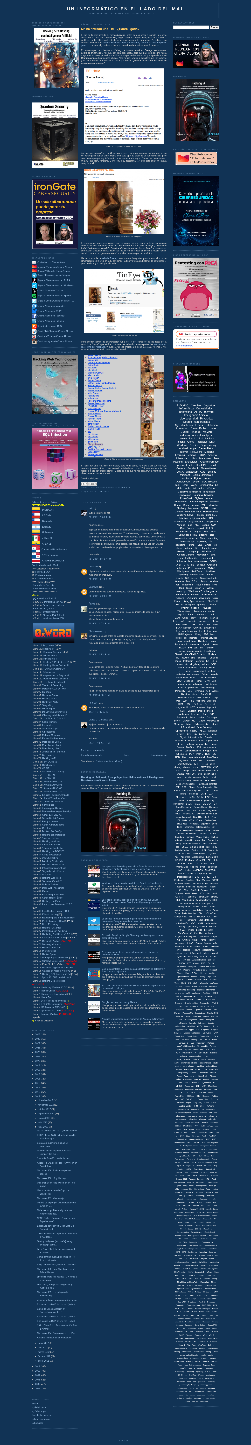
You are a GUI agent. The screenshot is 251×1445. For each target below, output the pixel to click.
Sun (200, 774)
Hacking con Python (52, 901)
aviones (183, 1056)
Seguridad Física (187, 534)
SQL (214, 1050)
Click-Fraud (211, 913)
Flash (204, 1136)
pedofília (201, 1382)
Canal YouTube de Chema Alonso (54, 336)
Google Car (179, 1036)
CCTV (197, 1069)
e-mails (180, 734)
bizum (195, 1112)
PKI (209, 860)
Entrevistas (191, 461)
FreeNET (212, 1136)
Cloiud (197, 1225)
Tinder (189, 946)
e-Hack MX (46, 538)
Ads (176, 857)
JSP (186, 1006)
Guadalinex (212, 1249)
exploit (200, 528)
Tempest (190, 837)
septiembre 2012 (46, 1113)
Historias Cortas (50, 695)
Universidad (181, 458)
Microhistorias (49, 951)
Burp (214, 1129)
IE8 (201, 1039)
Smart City (203, 897)
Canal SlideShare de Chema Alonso (55, 331)
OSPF (178, 1295)
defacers (202, 1116)
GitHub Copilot (197, 847)
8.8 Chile (45, 515)
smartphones (188, 1066)
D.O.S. (197, 804)
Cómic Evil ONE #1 (51, 815)
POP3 (193, 1093)
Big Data (46, 692)
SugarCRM (212, 1325)
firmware (206, 1362)
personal (182, 465)
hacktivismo (211, 684)
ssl (185, 638)
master (213, 887)
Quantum (192, 598)
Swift (187, 1172)
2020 (38, 1061)
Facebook (193, 468)
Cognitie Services (209, 1225)
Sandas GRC (212, 1013)
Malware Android (50, 884)
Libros (199, 425)
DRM (211, 1132)
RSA (199, 747)
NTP (215, 1089)
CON (214, 524)
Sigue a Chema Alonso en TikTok (53, 280)
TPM (183, 1328)
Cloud (189, 587)
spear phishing (184, 780)
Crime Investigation (51, 854)
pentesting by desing (186, 990)
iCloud (187, 986)
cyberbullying (182, 867)
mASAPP (203, 986)
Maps (202, 1006)
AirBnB (179, 1069)
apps (179, 641)
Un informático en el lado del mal (125, 8)
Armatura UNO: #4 (53, 781)
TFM (196, 1106)
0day (189, 734)
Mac (201, 677)
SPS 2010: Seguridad (51, 1004)
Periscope (211, 1302)
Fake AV (197, 1079)
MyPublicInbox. (197, 1289)
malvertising (180, 1026)
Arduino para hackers (53, 605)
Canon (192, 1132)
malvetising (209, 1378)
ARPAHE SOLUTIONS (52, 560)
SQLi (188, 704)
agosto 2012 (44, 1118)
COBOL (185, 1132)
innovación (185, 495)
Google (187, 421)
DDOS (178, 830)
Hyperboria (206, 1083)
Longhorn (213, 1149)
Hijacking (202, 641)
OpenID (202, 1298)
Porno (203, 940)
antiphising (210, 1109)
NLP (200, 1156)
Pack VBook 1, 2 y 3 (43, 608)
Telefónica (211, 425)
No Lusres (207, 1292)
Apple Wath (189, 1212)
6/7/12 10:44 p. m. (100, 743)
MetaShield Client (200, 970)
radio (212, 614)
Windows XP (195, 591)
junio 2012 (43, 1127)
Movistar (213, 505)
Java (177, 618)
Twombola (179, 1332)
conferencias (202, 421)
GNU (187, 893)
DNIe (213, 780)
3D (213, 827)
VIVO (195, 983)
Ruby (207, 754)
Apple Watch (181, 1030)
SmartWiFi (182, 717)
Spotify (193, 730)
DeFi (216, 804)
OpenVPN (199, 1010)
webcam (201, 701)
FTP (204, 844)
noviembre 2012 (46, 1104)
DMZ (211, 873)
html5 (202, 867)
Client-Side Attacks (51, 844)
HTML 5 (214, 1003)
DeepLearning (207, 687)
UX (189, 983)
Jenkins (177, 1269)
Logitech (191, 1275)
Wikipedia (204, 983)
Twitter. (214, 1328)
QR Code (212, 976)
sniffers (179, 750)
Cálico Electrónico (44, 578)
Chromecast (202, 1132)
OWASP (202, 833)
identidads (183, 1378)
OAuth (200, 797)
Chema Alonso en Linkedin (50, 321)
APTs (199, 1026)
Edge (214, 817)
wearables (181, 1202)
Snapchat (179, 1016)
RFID (214, 847)
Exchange (187, 1079)
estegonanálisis (183, 1059)
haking (215, 1189)
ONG (188, 810)
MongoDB (180, 1010)
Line (194, 1149)
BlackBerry (183, 933)
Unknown (93, 566)
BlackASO (188, 1069)
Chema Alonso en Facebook (51, 316)
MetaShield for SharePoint (187, 1282)
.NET (179, 564)
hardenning (179, 1371)
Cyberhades (37, 1423)
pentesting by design (187, 1385)
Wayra (210, 587)
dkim (212, 764)
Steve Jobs (182, 824)
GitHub (186, 720)
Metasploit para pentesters (59, 957)
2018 (38, 1070)
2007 (38, 1384)
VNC (188, 1176)
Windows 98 (213, 1338)
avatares (214, 883)
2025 (38, 1039)
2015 (38, 1083)
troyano (201, 707)
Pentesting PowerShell (53, 894)
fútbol (212, 907)
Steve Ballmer (200, 1325)
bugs (213, 508)
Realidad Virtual (182, 850)
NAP (194, 1156)
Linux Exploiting (50, 924)
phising (177, 1126)
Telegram (190, 604)
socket (189, 1398)
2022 (38, 1052)
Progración (180, 1305)
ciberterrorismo (184, 853)
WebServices (183, 1109)
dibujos (181, 651)
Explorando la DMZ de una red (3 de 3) (56, 1304)
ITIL (185, 1259)
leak (181, 587)
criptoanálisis (202, 744)
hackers (209, 438)
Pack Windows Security (45, 588)
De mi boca (208, 1229)
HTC (184, 1252)
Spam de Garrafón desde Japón (52, 1158)
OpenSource (182, 730)
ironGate (192, 1378)
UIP (186, 1332)
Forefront (199, 830)
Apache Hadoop (199, 960)
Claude (215, 621)
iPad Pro (192, 1375)
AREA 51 (45, 544)
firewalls (192, 1023)
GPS (186, 564)
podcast (188, 548)
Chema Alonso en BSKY (49, 311)
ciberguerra (210, 591)
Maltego (210, 1043)
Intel (208, 847)
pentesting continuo (198, 926)
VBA (207, 1332)
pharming (181, 1199)
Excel (202, 631)
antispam (212, 730)
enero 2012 (44, 1361)
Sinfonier (198, 704)
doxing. (209, 1352)
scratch (212, 926)
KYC (177, 1149)
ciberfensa (200, 1182)
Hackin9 (185, 1039)
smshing (200, 1066)
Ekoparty (45, 527)
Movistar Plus (202, 661)
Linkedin (192, 711)
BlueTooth (213, 601)
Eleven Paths (206, 448)
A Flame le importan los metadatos (54, 1337)
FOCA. (185, 1239)
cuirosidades (199, 1352)
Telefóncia (192, 1328)
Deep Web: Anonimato (53, 888)
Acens (215, 1026)
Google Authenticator (185, 784)
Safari (190, 863)
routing (178, 1066)
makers (211, 671)
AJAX (178, 1205)
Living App (188, 601)
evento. (204, 1358)
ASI (202, 1205)
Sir (217, 1315)
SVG (192, 1315)
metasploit (190, 488)
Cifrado (179, 511)
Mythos (194, 976)
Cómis (190, 1229)
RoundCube (201, 1166)
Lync (215, 1275)
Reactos (206, 1096)
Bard (205, 714)
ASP (179, 960)
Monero (210, 1006)
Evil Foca (192, 647)
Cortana (181, 1000)
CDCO (182, 963)
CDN (205, 1069)
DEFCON (207, 804)
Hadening (203, 1252)
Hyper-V (195, 1083)
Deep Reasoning (183, 807)
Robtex (215, 1096)
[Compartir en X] (89, 484)
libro (212, 541)
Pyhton (188, 1050)
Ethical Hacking (50, 611)
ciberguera (192, 1116)
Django (213, 1076)
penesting (211, 1382)
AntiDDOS (198, 870)
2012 (38, 1096)
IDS (203, 877)
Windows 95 (188, 1053)
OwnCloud (192, 1302)
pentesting (185, 411)
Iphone (181, 441)
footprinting (191, 667)
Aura (202, 471)
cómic (200, 681)
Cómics (180, 468)
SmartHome (210, 627)
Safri (211, 1315)
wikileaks (211, 701)
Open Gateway (204, 727)
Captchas (203, 734)
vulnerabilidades (193, 750)
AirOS (214, 1205)
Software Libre (184, 561)
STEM (185, 1315)
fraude (209, 498)
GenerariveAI (194, 1242)
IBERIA (210, 1255)
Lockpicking (202, 1149)
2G (210, 957)
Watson (198, 1335)
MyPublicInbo (210, 1285)
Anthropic (196, 993)
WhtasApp (201, 1338)
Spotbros (188, 1325)
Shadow (180, 1103)
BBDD (215, 993)
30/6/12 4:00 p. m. (100, 695)
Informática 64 (195, 737)
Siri (206, 704)
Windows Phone (200, 883)
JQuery (203, 1265)
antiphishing (210, 774)
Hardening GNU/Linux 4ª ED (56, 934)
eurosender (194, 1358)
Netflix (192, 797)
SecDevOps (210, 820)
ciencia (178, 953)
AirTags (210, 1126)
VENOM (215, 1332)
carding (186, 950)
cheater (203, 1112)
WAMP (181, 1335)
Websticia (194, 824)
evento (207, 790)
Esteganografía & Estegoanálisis (58, 917)
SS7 (182, 1099)
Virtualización (182, 923)
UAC (182, 621)
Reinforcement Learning (207, 1162)
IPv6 (206, 531)
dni (211, 1056)
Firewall (178, 654)
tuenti (214, 744)
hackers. (200, 1368)
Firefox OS (204, 1239)
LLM (200, 438)
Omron (206, 1295)
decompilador (201, 1186)
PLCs (177, 897)
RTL (198, 1096)
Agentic (206, 644)
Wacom (189, 1335)
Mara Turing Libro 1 (51, 748)
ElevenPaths (198, 428)
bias (184, 757)
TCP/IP (215, 880)
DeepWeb (188, 830)
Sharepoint (213, 850)
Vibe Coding (188, 900)
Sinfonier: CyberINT (52, 881)
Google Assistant (196, 1139)
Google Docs (181, 1249)
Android (183, 448)
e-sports (194, 867)
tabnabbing (210, 1398)
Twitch (182, 1176)
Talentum (203, 618)
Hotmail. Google (190, 1255)
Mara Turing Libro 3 (51, 742)
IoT (215, 544)
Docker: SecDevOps (52, 831)
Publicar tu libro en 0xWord (45, 502)
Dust (185, 701)
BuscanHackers (190, 996)
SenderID (192, 897)
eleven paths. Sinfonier (189, 1355)
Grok (216, 1036)
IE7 (208, 877)
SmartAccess (198, 1318)
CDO (179, 681)
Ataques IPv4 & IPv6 (53, 615)
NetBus (198, 1292)
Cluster (45, 891)
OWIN (191, 1295)
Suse (213, 1103)
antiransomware (194, 800)
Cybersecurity (201, 724)
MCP (204, 1086)
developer (204, 598)
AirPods (187, 960)
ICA (209, 917)
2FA (211, 518)
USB (177, 757)
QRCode (190, 1096)
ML (193, 720)
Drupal (214, 936)
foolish (206, 777)
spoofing (183, 574)
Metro (213, 1282)
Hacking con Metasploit (53, 834)
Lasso (214, 1039)
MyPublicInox (210, 1289)
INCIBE (196, 1143)
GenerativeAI (183, 481)
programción (199, 1391)
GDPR (193, 760)
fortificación (191, 558)
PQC (207, 797)
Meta (184, 820)
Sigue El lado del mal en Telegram (54, 275)
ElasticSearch (210, 1232)
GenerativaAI (181, 1245)
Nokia (206, 1156)
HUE (214, 1139)
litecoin (211, 1023)
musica (205, 1123)
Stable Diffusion (206, 920)
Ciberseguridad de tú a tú (54, 715)
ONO (216, 1292)
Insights (204, 1259)
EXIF (182, 1136)
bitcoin (200, 514)
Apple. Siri (201, 1212)
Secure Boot (203, 1099)
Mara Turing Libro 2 (51, 745)
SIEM (186, 1312)
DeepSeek (189, 681)
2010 (38, 1371)
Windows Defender (183, 1342)
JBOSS (179, 1086)
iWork (194, 986)
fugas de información (186, 631)
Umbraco (199, 1332)
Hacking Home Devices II (56, 665)
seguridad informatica (205, 1395)
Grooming (181, 966)
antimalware (200, 561)
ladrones (202, 1023)
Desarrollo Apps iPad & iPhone (57, 967)
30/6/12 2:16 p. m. (100, 678)
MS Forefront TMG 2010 (53, 1007)
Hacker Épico (48, 954)
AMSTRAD (206, 767)
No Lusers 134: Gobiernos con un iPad (56, 1333)
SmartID (214, 897)
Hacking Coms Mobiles (53, 981)
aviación (213, 1053)
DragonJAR (46, 510)
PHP (190, 568)
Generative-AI (209, 468)
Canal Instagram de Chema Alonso (54, 341)
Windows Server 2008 (206, 900)
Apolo (198, 1129)
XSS (197, 524)
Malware (207, 431)
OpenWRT (182, 1302)
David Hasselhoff (201, 817)
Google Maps (181, 917)
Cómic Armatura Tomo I (54, 824)
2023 (38, 1047)
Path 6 (179, 1050)
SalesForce (191, 1099)
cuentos (197, 777)
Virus (177, 814)
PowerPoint (179, 1096)
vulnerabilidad (211, 1066)
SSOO (189, 1169)
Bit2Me (182, 647)
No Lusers (196, 451)
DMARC (190, 1000)
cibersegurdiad (213, 1182)
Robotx (215, 1308)
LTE (197, 1086)
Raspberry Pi (48, 765)
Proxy (198, 634)
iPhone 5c (190, 1192)
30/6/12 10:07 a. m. (100, 517)
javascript (181, 591)
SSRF (205, 980)
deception (210, 1020)
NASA (190, 1292)
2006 (38, 1388)
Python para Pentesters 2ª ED (57, 904)
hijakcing (199, 1371)
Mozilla (211, 973)
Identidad (202, 441)
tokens (205, 524)
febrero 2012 (44, 1356)
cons (180, 558)
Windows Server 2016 (53, 618)
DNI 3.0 (198, 1229)
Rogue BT (190, 1166)
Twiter (207, 1328)
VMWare (210, 1106)
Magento (187, 970)
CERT (177, 1132)
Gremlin (186, 940)
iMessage (181, 926)
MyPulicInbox (180, 1292)
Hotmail (214, 724)
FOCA (202, 455)
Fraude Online (48, 990)
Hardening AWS (50, 702)
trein (91, 508)
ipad (190, 524)
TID (177, 657)
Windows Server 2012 (53, 961)
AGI (214, 1202)
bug (177, 484)
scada (195, 767)
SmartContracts (208, 578)
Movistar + (202, 554)
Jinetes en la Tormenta (53, 751)
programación (196, 521)
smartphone (190, 641)
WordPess (191, 1345)
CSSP (201, 1222)
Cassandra (210, 1222)
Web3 (194, 484)
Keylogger (186, 1149)
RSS (192, 701)
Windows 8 (187, 584)
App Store (185, 857)
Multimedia (191, 833)
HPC (178, 1252)
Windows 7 (180, 521)
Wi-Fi (193, 923)
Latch (192, 438)
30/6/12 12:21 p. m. (100, 596)
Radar (190, 1308)
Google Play (197, 574)
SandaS (213, 980)
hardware (193, 508)
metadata (200, 568)
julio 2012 (43, 1122)
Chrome (212, 604)
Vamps (206, 1016)
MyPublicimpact (39, 1411)
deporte (180, 887)
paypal (215, 953)
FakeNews (209, 651)
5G (215, 957)
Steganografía (210, 943)
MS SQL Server (207, 667)
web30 (203, 956)
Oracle (179, 578)
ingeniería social (197, 757)
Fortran (213, 1239)
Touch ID (213, 1172)
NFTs (214, 661)
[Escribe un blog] (86, 484)
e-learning (193, 1119)
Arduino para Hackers (52, 808)
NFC (201, 760)
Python (198, 478)
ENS (215, 750)
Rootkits (189, 880)
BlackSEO (205, 694)
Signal (188, 1103)
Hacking (182, 405)
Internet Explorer (199, 501)
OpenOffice (212, 740)
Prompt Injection (190, 607)
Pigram (177, 1013)
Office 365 (191, 774)
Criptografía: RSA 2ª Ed (54, 937)
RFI (183, 897)
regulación (181, 956)
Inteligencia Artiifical (208, 1146)
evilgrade (212, 1119)
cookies (196, 907)
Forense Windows (50, 1014)
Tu (176, 1176)
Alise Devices (189, 1129)
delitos (206, 953)
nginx (177, 1063)
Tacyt (193, 618)
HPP (177, 1039)
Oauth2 (180, 774)
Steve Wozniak (203, 880)
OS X (191, 820)
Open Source (187, 528)
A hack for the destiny (53, 848)
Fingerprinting (208, 445)
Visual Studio (202, 837)
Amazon (200, 601)
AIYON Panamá (49, 555)
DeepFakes (212, 521)
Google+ (178, 1003)
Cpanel (193, 1073)
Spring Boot (48, 805)
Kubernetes (47, 725)
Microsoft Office (196, 740)
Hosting (194, 1039)
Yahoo (189, 724)
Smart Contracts (204, 787)
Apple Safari (198, 857)
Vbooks (203, 863)
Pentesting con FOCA (53, 921)
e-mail (212, 465)
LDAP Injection (185, 634)
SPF (196, 764)
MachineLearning (182, 1152)
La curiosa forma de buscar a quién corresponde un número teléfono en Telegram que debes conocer (131, 920)
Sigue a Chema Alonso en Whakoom (55, 285)
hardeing (209, 1368)
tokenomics (181, 538)
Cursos (184, 431)
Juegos (197, 531)
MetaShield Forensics (186, 1046)
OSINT (45, 768)
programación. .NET (184, 1391)
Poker (210, 1093)
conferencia (182, 594)
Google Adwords (210, 1245)
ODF (213, 664)
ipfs (216, 1192)
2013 (38, 1092)
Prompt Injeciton (193, 1305)
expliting (189, 1362)
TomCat (204, 1172)
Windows (182, 445)
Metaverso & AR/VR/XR (54, 688)
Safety (204, 1315)
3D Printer (198, 780)
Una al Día (46, 997)
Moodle (203, 973)
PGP (191, 754)
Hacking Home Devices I (55, 678)
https (190, 614)
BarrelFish (179, 1219)
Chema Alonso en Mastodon (51, 306)
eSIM (177, 1189)
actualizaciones (197, 1109)
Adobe (188, 870)
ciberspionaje (184, 907)
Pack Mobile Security (43, 585)
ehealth (188, 840)
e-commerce (210, 747)
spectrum (197, 1398)
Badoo (214, 1216)
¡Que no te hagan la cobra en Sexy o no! (57, 1300)
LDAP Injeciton (180, 1272)
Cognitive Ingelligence (204, 933)
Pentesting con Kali (54, 602)
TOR (202, 647)
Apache (193, 538)
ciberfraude (180, 1116)
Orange (213, 1046)
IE (214, 1083)
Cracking (212, 564)
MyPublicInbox (39, 1407)
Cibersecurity (211, 996)
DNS (200, 544)
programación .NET (185, 707)
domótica (190, 887)
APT (208, 624)
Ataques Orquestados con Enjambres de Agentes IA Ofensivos (133, 1019)
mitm (201, 488)
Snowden (206, 1322)
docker (211, 611)
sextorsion (212, 867)
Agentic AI (212, 707)
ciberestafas (199, 611)
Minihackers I (50, 658)
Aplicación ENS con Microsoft (57, 977)
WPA (178, 1053)
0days (208, 910)
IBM (199, 697)
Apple (193, 448)
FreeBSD (183, 1242)
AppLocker (178, 1212)
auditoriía (193, 1348)
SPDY (201, 1312)
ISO (180, 1259)
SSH (215, 754)
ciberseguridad (189, 418)
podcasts (180, 544)
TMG (177, 1328)
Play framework (203, 1159)
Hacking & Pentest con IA (56, 662)
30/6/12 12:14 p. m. (100, 579)
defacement (195, 953)
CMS (191, 873)
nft (186, 664)
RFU (215, 1305)
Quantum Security (52, 652)
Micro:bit (207, 1089)
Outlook (212, 833)
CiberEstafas (48, 732)
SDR (208, 1050)
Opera (199, 820)
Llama (213, 641)
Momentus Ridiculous (208, 770)
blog (212, 534)
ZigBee (211, 1345)
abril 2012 (43, 1347)
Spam (106, 492)
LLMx (191, 1272)
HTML (181, 704)
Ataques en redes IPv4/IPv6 (56, 971)
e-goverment (199, 671)
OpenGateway (185, 764)
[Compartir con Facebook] (92, 484)
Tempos (191, 455)
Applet (191, 1030)
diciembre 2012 (46, 1100)
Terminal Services (208, 638)
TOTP (180, 671)
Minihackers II (50, 655)
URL (192, 1332)
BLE (207, 780)
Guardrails (204, 1003)
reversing (199, 691)
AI (195, 411)
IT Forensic (46, 532)
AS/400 (196, 1205)
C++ (216, 1219)
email (204, 907)
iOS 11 (208, 1371)
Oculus (198, 1295)
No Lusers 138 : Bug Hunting (51, 1178)
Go (178, 940)
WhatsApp (192, 471)
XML (180, 1020)
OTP (178, 787)
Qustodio (186, 1162)
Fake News (181, 624)
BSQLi (189, 804)
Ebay (188, 1136)
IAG (180, 1006)
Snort (198, 1322)
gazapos (191, 1368)
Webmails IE (190, 1338)
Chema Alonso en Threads (50, 290)
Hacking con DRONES (53, 851)
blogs (179, 548)
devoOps (212, 1186)
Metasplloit (204, 1282)
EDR (203, 963)
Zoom (201, 1020)
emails (203, 1355)
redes (207, 478)
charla (181, 667)
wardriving (193, 956)
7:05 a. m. (126, 488)
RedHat (195, 850)
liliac (180, 1196)
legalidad (202, 657)
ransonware (191, 1199)
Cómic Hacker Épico (52, 897)
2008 (38, 1379)
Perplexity (180, 691)
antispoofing (211, 923)
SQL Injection (209, 481)
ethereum (198, 684)
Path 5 (199, 754)
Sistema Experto (184, 1318)
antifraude (214, 983)
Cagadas (205, 1030)
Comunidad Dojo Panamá (53, 549)
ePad (216, 1352)
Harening (212, 1252)
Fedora (206, 1079)
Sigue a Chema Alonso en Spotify (54, 295)
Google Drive (192, 1036)
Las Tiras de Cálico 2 (54, 718)
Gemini (181, 551)
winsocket (204, 1401)
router (215, 1063)
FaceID (211, 963)
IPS (203, 1143)
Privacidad (206, 418)
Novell (195, 940)
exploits (182, 614)
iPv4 (214, 584)
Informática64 (188, 727)
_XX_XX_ (94, 703)
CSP (195, 1222)
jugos (201, 1378)
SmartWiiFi (189, 1322)
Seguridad (212, 810)
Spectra (212, 455)
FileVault (194, 1239)
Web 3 (211, 1335)
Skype (192, 787)
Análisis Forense (50, 838)
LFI (214, 877)
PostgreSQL (188, 1013)
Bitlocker (211, 960)
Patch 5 (202, 1302)
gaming (201, 604)
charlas (196, 431)
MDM (179, 970)
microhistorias (209, 594)
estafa (210, 1355)
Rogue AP (180, 980)
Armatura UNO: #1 (53, 791)
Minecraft (180, 1285)
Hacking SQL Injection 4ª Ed (56, 974)
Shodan (201, 564)
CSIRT (188, 1222)
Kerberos (194, 1006)
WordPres (202, 1345)
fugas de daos (209, 1365)
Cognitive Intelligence (189, 491)
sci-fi (214, 777)
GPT (197, 548)
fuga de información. (193, 1365)
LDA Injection (213, 1269)
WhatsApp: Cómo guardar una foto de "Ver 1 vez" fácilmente (132, 883)
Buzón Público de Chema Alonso (53, 271)
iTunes (201, 1375)
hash (203, 1059)
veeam (195, 1401)
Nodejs (189, 1010)
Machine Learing (210, 1279)
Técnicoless (183, 611)
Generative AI (183, 531)
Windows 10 (208, 551)
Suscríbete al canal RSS (49, 326)
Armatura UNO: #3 (53, 785)
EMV (216, 1033)
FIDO (179, 1239)
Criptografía (206, 484)
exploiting (202, 541)
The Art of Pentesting (52, 685)
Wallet (205, 946)
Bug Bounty (48, 755)
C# (198, 1030)
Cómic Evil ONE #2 (53, 801)
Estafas (98, 492)
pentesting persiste (205, 1385)
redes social (183, 1395)
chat (213, 704)
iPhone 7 (199, 1192)
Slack (206, 1103)
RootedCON (198, 1050)
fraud (208, 1189)
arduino (190, 744)
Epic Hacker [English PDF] (55, 911)
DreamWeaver (196, 1232)
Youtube (180, 524)
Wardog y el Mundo (51, 944)
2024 (38, 1043)
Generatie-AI (182, 1139)
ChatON (180, 1225)
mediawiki (181, 1382)
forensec (215, 1362)
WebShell (179, 1338)
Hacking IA (48, 649)
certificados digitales (192, 790)
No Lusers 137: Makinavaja (50, 1198)
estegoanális (187, 1189)
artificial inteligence (183, 1112)
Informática (194, 1259)
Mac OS (198, 1279)
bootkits (179, 986)
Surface (179, 1172)
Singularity (197, 1103)
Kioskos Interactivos (207, 966)
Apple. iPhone (213, 1212)
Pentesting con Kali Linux (54, 931)
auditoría (187, 478)
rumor (192, 1395)
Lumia (208, 1275)
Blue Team (212, 757)
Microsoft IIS (202, 1046)
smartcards (187, 1126)
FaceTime (210, 1000)
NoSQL (203, 976)
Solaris (215, 1322)
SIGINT (194, 1312)
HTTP (179, 604)
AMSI (203, 1126)
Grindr (203, 1249)
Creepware (203, 1073)
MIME (184, 1279)
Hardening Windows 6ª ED (54, 987)
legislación (210, 677)
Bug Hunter (48, 645)
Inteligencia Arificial (190, 1146)
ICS (202, 893)
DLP (212, 890)
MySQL (212, 568)
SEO (189, 691)
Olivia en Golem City (55, 669)
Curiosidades (204, 408)
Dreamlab (46, 521)
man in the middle (192, 1123)
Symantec (195, 1172)
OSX (182, 1093)
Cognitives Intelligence (186, 936)
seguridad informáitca (206, 990)
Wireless (179, 581)
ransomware (193, 674)
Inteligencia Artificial (196, 415)
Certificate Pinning (199, 890)
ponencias (194, 1388)
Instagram (188, 661)
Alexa (195, 694)
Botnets (193, 638)
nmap (177, 910)
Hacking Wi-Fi (49, 758)
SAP (176, 1099)
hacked (195, 594)
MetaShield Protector (195, 654)
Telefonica (179, 946)
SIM (194, 810)
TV (197, 863)
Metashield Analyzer (193, 1089)
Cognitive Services (203, 495)
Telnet (200, 1328)
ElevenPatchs (180, 1235)
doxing (178, 767)
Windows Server (185, 514)
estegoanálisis (203, 827)
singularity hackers (199, 664)
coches (214, 837)
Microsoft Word (191, 973)
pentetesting (182, 1388)
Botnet (205, 674)
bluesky (202, 1348)
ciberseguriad (213, 1348)
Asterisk (206, 1129)
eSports (202, 1119)
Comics (194, 445)
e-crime (214, 581)
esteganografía (194, 651)
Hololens (178, 1255)
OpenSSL (200, 860)
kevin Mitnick (199, 853)
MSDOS (179, 860)
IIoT (216, 1255)
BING (214, 531)
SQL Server (191, 578)
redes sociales (207, 558)
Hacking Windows (51, 841)
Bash (178, 996)
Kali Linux (212, 631)
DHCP (213, 1073)
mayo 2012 (44, 1343)
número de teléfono (189, 1063)
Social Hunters (49, 722)
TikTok (204, 764)
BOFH (199, 930)
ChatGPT (201, 465)
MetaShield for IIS (198, 1152)
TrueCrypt (196, 1016)
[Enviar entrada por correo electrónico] (131, 488)
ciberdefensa (208, 950)
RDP (184, 787)
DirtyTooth (183, 760)
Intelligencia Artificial (190, 1265)
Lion (208, 893)
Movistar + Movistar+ (195, 1285)
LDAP (193, 624)
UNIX (183, 983)
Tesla (177, 983)
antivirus (180, 744)
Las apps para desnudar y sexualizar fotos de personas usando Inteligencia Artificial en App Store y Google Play (133, 867)
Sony (188, 1016)
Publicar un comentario (92, 750)
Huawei (202, 1255)
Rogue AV (180, 1166)
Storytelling (47, 705)
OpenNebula (212, 1298)
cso (185, 953)
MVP (208, 830)
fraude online (203, 584)
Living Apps (193, 551)
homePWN (179, 1192)
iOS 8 (215, 1371)
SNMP (198, 980)
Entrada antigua (158, 755)
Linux (212, 441)
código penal (188, 1186)
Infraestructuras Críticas (54, 868)
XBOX (203, 730)
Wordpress (183, 571)
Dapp (179, 1076)
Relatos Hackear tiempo (54, 738)
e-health (179, 840)
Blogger (207, 750)
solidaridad (203, 1199)
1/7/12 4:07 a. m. (99, 712)
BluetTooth (207, 1219)
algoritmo (205, 824)
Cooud (183, 1229)
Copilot (196, 963)
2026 (38, 1034)
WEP (195, 1176)
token (200, 624)
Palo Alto (202, 1093)
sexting (183, 794)
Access (207, 1026)
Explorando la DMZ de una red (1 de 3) (56, 1321)
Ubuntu (203, 581)
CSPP (177, 770)
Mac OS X (191, 581)
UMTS (197, 946)
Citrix (215, 598)
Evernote (196, 1136)
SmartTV (199, 587)
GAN (211, 794)
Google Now (193, 1249)
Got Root (46, 874)
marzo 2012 (44, 1352)
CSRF (203, 794)
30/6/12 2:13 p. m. (100, 654)
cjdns (179, 1186)
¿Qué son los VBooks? (44, 598)
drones (186, 767)
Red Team (47, 828)
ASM (186, 890)
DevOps (190, 747)
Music (215, 893)
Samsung (191, 920)
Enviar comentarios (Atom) (108, 761)
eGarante (183, 1023)
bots (212, 634)
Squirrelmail (210, 1169)
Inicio (126, 755)
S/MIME (189, 980)
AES (188, 993)
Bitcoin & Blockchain (52, 861)
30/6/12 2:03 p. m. (100, 623)
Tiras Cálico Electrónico (55, 798)
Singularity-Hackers (41, 1415)
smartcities (198, 910)
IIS (192, 564)
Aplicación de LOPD (51, 1010)
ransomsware (205, 1063)
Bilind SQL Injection (193, 1219)
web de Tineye (109, 258)
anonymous (207, 903)
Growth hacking (191, 1003)
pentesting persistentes (205, 1196)
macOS (182, 687)
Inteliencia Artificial (182, 1262)
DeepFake (204, 936)
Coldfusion (207, 1033)
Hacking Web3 (49, 698)
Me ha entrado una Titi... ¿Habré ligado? (57, 1130)
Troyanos (206, 607)
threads (212, 1199)
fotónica (196, 1059)
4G (180, 890)
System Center (185, 1106)
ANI (184, 1205)
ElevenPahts (212, 857)
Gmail (208, 544)
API (208, 691)
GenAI (190, 441)
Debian (180, 747)
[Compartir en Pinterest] (95, 484)
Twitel (192, 717)
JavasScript (213, 1265)
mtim (189, 1382)
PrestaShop (200, 1013)
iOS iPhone (182, 1375)
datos (180, 664)
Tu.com (201, 720)
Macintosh (201, 1043)
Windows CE (204, 1176)
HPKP (207, 1139)
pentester (180, 674)
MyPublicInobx (184, 1156)
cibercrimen (181, 501)
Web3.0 (214, 1016)
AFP (196, 1126)
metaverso (201, 614)
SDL (210, 1166)
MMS (191, 1279)
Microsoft (185, 474)
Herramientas (210, 511)
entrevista (189, 827)
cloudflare (210, 571)
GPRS (213, 561)
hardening (184, 435)
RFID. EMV (206, 1305)
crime (205, 1056)
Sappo (199, 943)
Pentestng (191, 1159)
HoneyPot (192, 966)
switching (191, 1026)
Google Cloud (189, 770)
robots (179, 638)
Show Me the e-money (53, 771)
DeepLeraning (183, 1232)
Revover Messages (202, 1308)
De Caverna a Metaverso (54, 712)
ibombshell (202, 887)
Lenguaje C (183, 1043)
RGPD (177, 1308)
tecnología (193, 794)
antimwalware (179, 1182)
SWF (198, 1315)
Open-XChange (190, 1298)
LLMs (194, 458)
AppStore (206, 993)
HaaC (195, 893)
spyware (212, 853)
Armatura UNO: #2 (53, 788)
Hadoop (201, 917)
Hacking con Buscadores (53, 994)
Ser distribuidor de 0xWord (45, 565)
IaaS (179, 1146)
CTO (201, 996)
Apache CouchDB (197, 1209)
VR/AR (206, 697)
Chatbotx (189, 1225)
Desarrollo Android (51, 941)
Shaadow (214, 1099)
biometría (191, 621)
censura (196, 950)
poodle (203, 1388)
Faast (177, 601)
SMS (213, 554)
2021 (38, 1056)
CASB (180, 1222)
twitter (196, 481)
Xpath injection (191, 1020)
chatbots (187, 777)
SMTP (182, 920)
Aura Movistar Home (202, 1216)
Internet (184, 451)
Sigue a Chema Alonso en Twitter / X (55, 300)
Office (185, 618)
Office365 (210, 760)
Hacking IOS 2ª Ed (51, 927)
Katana (195, 1269)
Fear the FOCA (42, 572)
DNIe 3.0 (200, 1000)
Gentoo (215, 1079)
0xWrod (208, 1202)
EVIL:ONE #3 (50, 761)
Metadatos (205, 458)
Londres (200, 1275)
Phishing (181, 508)
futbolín (183, 1368)
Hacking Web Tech (51, 878)
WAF (212, 863)
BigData (199, 498)
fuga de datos (209, 548)
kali (177, 584)
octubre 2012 (44, 1109)
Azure (215, 644)
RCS (194, 1162)
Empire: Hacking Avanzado (55, 795)
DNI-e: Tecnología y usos (53, 1000)
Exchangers (213, 1235)
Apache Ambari (181, 1209)
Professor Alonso (43, 575)
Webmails (184, 714)
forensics (195, 714)
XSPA (200, 923)
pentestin (213, 986)
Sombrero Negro (50, 728)
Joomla (208, 737)
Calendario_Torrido (185, 697)
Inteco (211, 1259)
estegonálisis (182, 1358)
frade (180, 1365)
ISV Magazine (212, 1143)
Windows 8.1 (188, 814)
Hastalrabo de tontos (207, 784)
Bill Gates (208, 930)
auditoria (190, 1182)
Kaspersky (189, 1086)
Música (210, 488)
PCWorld (179, 598)
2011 (38, 1366)
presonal (211, 1388)
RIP (183, 1308)
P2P (212, 714)
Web (205, 1335)
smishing (180, 1398)
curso (188, 671)
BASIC (191, 930)
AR (189, 1205)
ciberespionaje (186, 541)
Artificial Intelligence (203, 435)
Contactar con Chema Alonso (51, 262)
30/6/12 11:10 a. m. (100, 559)
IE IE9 (209, 528)
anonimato (195, 644)
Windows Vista (193, 511)
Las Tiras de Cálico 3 (54, 682)
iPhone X (209, 1192)
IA (200, 411)
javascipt (211, 1059)
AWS (180, 870)
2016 (38, 1078)
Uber (202, 1106)
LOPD (193, 677)
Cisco (201, 913)
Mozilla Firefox (205, 711)
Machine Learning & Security (56, 811)
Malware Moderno (51, 735)
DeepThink (202, 1076)
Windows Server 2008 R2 (199, 1179)
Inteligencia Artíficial (199, 1262)
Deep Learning (191, 505)
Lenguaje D (199, 1272)
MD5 (177, 1279)
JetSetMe (186, 1269)
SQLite (202, 810)
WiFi (203, 505)
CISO (215, 767)
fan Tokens (203, 621)
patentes (186, 910)
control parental (183, 817)
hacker (201, 717)
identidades (210, 1375)
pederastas (188, 1196)
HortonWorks (180, 1143)
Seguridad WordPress (53, 871)
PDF (206, 634)
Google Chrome (185, 554)
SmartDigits (210, 1318)
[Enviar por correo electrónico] (82, 484)
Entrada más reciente (91, 755)
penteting (214, 1123)
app (179, 777)
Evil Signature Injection (197, 1235)
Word (214, 1179)
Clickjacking (201, 873)
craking (177, 1352)
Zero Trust (203, 1053)
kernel (215, 790)
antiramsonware (181, 1348)
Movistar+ (213, 654)
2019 (38, 1065)
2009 (38, 1375)
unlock (187, 1401)
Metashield (180, 740)
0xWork (200, 1202)
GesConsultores (195, 1245)
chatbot (210, 647)
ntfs (194, 1382)
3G (195, 734)
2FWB (182, 930)
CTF (189, 963)
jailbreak (181, 568)
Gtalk (180, 1083)
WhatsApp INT (49, 708)
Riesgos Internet (50, 821)
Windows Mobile (182, 883)
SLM (203, 850)
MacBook (189, 860)
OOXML (197, 627)
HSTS (192, 917)
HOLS (187, 1083)
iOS (191, 465)
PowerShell (186, 498)
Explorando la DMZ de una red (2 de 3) (56, 1316)
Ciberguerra (49, 672)
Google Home (200, 807)
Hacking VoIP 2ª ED (52, 947)
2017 (38, 1074)
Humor (212, 428)
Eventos (196, 405)
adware (185, 657)
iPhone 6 (179, 1123)
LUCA (180, 471)
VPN (207, 681)
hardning (190, 1371)
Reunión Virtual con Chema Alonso (54, 267)
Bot (203, 840)
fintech (197, 1362)
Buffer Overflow (189, 913)
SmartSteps (198, 1169)
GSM (182, 711)
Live (192, 1043)
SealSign (179, 837)
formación (182, 428)
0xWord (35, 1403)
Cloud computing (209, 538)
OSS (184, 1295)
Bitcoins (203, 534)
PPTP (215, 917)
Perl (215, 1010)
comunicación (195, 1056)
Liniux (183, 1275)
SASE (179, 1312)
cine (193, 657)
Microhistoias (213, 1152)
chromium (213, 1112)
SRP (208, 1312)
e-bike (211, 1116)
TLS (178, 900)
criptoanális (186, 1352)
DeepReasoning (185, 877)
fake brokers (199, 1189)
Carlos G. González (98, 719)
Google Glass (205, 1036)
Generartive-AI (207, 1242)
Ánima (92, 603)
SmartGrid (179, 1322)
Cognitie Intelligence (192, 1033)
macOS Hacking (50, 858)
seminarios (179, 993)
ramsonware (211, 1391)
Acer (208, 1205)
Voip (214, 681)
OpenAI (210, 574)
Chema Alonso (96, 631)
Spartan (179, 1325)
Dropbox (179, 893)
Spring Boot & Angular (53, 818)
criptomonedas (198, 518)
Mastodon (179, 880)
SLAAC (189, 943)
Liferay (209, 1272)
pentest (183, 438)
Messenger (181, 797)
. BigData (190, 1202)
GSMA (185, 847)
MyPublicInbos (183, 1289)
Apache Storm (212, 1209)
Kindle (203, 1269)
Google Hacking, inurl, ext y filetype (119, 1002)
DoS (197, 877)
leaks (197, 840)
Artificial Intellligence (183, 1216)
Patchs (208, 1010)
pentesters (193, 687)
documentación (183, 684)
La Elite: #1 (49, 775)
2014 (38, 1087)
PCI (187, 1093)
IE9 (178, 820)
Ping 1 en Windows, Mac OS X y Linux (56, 1264)
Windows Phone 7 (201, 1342)
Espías (178, 1079)
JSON (207, 1039)
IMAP (189, 1143)
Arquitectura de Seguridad (56, 675)
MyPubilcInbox (183, 976)
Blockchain (209, 491)
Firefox (191, 544)
